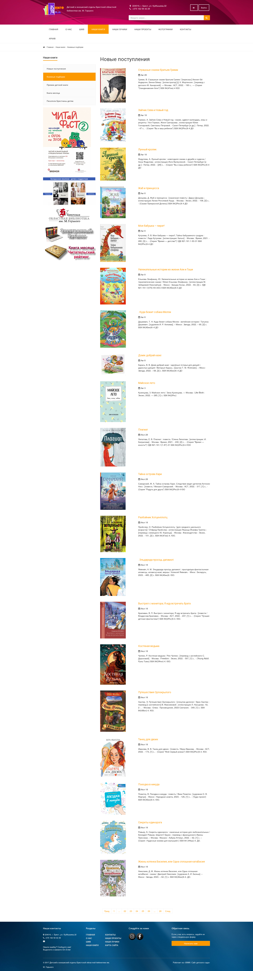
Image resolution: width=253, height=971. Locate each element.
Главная (53, 29)
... (119, 911)
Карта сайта (111, 945)
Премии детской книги (57, 84)
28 (160, 911)
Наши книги (98, 29)
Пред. (107, 911)
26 (149, 911)
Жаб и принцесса (148, 188)
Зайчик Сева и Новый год (153, 110)
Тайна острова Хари (150, 474)
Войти (204, 7)
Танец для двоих (148, 739)
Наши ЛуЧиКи (119, 29)
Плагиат (143, 429)
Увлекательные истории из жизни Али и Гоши (165, 269)
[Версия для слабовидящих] (194, 7)
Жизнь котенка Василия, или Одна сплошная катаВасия (171, 861)
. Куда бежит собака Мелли (154, 312)
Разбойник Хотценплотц (152, 517)
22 (125, 911)
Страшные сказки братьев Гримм (158, 69)
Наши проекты (142, 29)
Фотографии (165, 29)
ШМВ (81, 29)
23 (131, 911)
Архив (52, 38)
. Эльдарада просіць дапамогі (156, 559)
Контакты (185, 29)
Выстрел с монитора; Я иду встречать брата (164, 603)
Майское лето (146, 383)
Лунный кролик (147, 149)
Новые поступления (56, 68)
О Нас (89, 938)
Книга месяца (53, 92)
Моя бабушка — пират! (151, 225)
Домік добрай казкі (149, 355)
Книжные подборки (75, 47)
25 (143, 911)
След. (168, 911)
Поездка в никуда (148, 784)
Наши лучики (112, 941)
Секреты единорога (150, 822)
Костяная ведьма (148, 646)
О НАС (68, 29)
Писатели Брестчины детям (60, 100)
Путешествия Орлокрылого (154, 692)
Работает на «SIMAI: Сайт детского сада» (191, 962)
